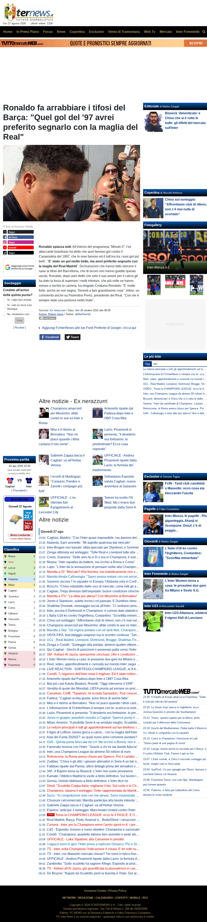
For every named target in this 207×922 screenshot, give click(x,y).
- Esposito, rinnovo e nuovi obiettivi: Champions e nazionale (93, 829)
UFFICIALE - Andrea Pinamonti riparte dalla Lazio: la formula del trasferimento (103, 858)
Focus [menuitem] (48, 31)
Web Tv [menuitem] (149, 31)
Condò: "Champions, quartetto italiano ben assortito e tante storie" (94, 834)
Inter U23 (151, 606)
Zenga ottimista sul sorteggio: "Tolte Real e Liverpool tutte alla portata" (97, 552)
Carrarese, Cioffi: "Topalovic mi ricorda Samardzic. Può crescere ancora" (99, 693)
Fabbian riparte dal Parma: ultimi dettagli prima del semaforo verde (94, 766)
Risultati (19, 327)
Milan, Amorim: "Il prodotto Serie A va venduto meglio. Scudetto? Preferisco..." (102, 722)
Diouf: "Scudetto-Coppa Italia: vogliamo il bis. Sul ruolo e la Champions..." (99, 785)
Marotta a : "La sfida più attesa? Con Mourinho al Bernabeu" (92, 596)
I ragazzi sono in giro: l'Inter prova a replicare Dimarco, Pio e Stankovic (97, 844)
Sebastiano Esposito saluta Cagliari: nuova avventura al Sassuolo (120, 481)
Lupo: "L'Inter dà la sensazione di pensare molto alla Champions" (93, 567)
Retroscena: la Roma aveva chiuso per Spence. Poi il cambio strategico (98, 756)
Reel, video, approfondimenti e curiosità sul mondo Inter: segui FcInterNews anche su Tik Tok (113, 664)
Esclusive (151, 476)
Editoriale (151, 106)
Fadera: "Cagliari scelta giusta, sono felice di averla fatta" (88, 698)
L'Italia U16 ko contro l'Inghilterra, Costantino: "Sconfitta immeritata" (95, 615)
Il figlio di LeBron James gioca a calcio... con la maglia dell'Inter (92, 732)
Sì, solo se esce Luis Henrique (19, 307)
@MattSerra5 (83, 314)
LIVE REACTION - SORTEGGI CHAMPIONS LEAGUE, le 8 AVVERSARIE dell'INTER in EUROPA (118, 669)
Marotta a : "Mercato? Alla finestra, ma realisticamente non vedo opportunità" (103, 571)
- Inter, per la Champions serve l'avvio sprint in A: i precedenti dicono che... (106, 824)
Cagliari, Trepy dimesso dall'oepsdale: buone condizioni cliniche (93, 591)
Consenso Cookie (95, 890)
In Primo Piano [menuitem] (28, 31)
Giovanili (151, 541)
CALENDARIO (104, 897)
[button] (19, 320)
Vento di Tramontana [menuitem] (124, 31)
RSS (145, 897)
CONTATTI (121, 897)
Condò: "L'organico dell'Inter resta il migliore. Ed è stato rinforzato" (94, 674)
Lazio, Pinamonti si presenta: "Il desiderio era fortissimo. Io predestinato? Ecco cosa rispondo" (114, 439)
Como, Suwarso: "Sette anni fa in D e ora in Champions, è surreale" (95, 557)
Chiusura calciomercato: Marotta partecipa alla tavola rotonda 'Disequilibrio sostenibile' (109, 800)
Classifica (11, 549)
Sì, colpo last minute (19, 299)
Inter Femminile (156, 573)
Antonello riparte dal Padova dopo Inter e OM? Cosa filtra (118, 413)
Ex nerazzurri (57, 310)
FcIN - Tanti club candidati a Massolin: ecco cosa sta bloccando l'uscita (185, 488)
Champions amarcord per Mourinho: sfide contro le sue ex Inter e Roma (98, 625)
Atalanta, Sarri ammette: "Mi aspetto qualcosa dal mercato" (89, 542)
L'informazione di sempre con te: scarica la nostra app (96, 708)
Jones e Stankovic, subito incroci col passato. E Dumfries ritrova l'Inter (97, 601)
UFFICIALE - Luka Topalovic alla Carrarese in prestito (85, 839)
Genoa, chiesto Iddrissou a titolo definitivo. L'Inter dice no (87, 781)
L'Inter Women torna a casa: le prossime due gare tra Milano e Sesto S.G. (99, 659)
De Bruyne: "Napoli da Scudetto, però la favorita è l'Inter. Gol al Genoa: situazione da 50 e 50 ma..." (117, 873)
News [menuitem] (61, 31)
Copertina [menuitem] (77, 31)
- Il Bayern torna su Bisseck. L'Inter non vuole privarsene (90, 771)
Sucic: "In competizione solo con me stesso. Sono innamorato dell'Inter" (98, 795)
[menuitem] (204, 31)
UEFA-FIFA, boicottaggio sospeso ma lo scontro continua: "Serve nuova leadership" (107, 635)
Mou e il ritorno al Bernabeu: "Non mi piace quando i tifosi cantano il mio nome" (103, 703)
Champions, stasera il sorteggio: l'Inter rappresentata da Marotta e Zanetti (99, 790)
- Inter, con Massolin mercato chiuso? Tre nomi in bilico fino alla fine (97, 854)
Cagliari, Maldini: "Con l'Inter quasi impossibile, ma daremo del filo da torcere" (102, 537)
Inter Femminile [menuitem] (188, 31)
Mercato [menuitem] (166, 31)
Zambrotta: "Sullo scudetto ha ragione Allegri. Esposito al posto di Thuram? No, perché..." (110, 863)
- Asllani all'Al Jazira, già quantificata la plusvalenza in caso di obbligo (99, 868)
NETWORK (69, 897)
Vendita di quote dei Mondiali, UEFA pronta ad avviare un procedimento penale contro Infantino (115, 688)
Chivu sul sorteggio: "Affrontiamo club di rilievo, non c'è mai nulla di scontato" (102, 620)
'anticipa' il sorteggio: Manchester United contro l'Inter (91, 810)
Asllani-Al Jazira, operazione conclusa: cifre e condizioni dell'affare (98, 654)
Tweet (74, 337)
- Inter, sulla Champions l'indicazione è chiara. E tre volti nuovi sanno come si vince (109, 849)
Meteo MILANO (19, 499)
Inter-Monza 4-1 (158, 267)
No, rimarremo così (18, 314)
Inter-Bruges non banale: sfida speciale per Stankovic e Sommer (93, 547)
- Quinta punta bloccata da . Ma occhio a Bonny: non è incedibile (98, 742)
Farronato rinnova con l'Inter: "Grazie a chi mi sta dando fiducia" (92, 747)
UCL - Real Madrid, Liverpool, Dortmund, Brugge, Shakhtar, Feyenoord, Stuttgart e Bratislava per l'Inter (120, 640)
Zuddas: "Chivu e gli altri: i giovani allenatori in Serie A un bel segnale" (97, 761)
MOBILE (135, 897)
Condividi (52, 337)
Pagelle (150, 509)
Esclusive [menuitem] (96, 31)
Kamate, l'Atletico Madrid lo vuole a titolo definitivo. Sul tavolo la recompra (99, 776)
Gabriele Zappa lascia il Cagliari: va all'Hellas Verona (68, 460)
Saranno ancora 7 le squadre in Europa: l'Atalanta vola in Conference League (102, 581)
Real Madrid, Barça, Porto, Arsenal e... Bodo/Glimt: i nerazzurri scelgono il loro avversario (110, 819)
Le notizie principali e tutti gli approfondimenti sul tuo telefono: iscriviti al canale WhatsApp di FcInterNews (122, 727)
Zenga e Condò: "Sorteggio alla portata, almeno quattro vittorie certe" (96, 644)
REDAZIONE (85, 897)
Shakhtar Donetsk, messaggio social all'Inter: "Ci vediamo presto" (93, 606)
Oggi (147, 363)
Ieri (155, 363)
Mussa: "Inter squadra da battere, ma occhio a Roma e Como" (91, 562)
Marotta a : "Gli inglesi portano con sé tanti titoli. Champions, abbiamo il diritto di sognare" (113, 630)
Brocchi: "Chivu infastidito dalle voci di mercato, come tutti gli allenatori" (98, 586)
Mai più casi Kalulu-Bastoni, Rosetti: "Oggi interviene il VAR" (90, 683)
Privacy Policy (117, 890)
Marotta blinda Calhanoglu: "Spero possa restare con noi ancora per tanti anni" (103, 576)
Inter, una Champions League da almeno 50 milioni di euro (89, 751)
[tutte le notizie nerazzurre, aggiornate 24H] (29, 12)
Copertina (151, 192)
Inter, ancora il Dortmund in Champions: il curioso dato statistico (92, 610)
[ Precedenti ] (19, 490)
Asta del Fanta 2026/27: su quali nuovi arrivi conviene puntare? (92, 737)
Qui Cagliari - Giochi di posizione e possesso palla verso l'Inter (91, 649)
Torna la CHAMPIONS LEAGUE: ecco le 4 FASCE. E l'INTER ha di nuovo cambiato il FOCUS (119, 815)
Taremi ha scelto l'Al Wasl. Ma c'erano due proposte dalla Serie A (120, 502)
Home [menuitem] (7, 31)
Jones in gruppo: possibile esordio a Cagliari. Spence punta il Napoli (96, 717)
